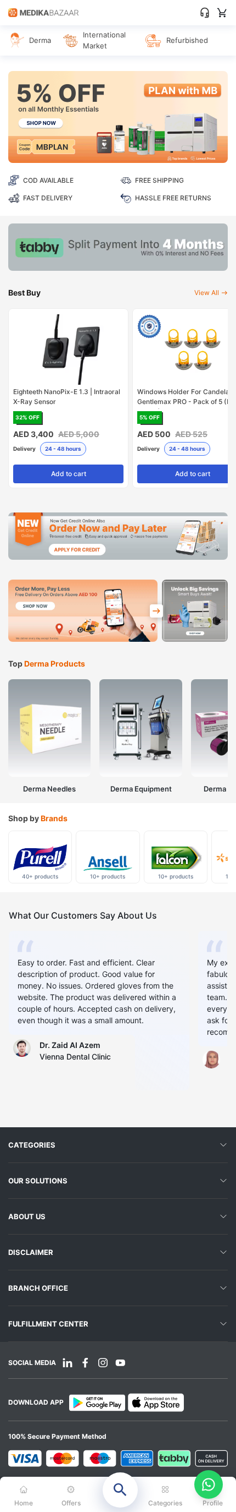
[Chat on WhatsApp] (208, 1484)
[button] (118, 1494)
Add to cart (68, 474)
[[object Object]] (156, 611)
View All (206, 292)
